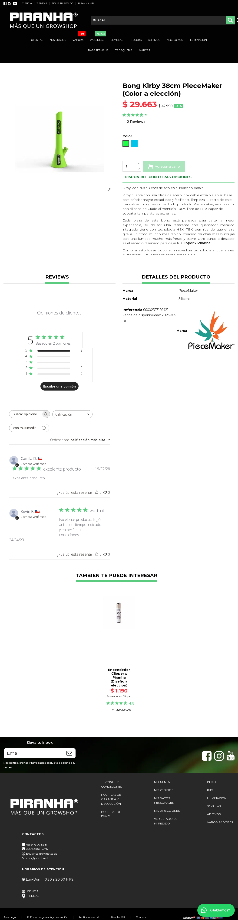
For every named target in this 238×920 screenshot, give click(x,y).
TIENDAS (42, 3)
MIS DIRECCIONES (167, 810)
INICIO (211, 782)
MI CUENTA (162, 782)
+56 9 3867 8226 (37, 849)
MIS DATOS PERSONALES (164, 800)
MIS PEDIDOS (163, 790)
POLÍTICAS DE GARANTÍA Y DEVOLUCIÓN (111, 799)
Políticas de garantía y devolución (47, 917)
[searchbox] (25, 414)
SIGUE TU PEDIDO (63, 3)
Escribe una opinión (59, 386)
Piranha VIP (118, 917)
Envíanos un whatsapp (41, 853)
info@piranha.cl (37, 858)
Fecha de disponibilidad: (141, 315)
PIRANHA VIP (86, 3)
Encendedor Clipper (119, 696)
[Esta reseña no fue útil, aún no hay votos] (105, 492)
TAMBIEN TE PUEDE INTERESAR (116, 575)
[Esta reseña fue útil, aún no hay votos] (96, 492)
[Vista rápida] (119, 645)
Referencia (132, 310)
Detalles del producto (176, 277)
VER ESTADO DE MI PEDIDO (166, 821)
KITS (210, 790)
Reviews (57, 277)
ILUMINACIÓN (216, 798)
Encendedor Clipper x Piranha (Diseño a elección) (119, 677)
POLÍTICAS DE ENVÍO (111, 814)
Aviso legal (10, 917)
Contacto (141, 917)
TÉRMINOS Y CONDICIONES (111, 784)
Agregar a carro (167, 166)
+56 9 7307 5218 (36, 844)
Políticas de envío (89, 917)
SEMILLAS (214, 806)
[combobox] (72, 414)
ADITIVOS (214, 814)
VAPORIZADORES (220, 822)
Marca (181, 331)
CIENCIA (27, 3)
